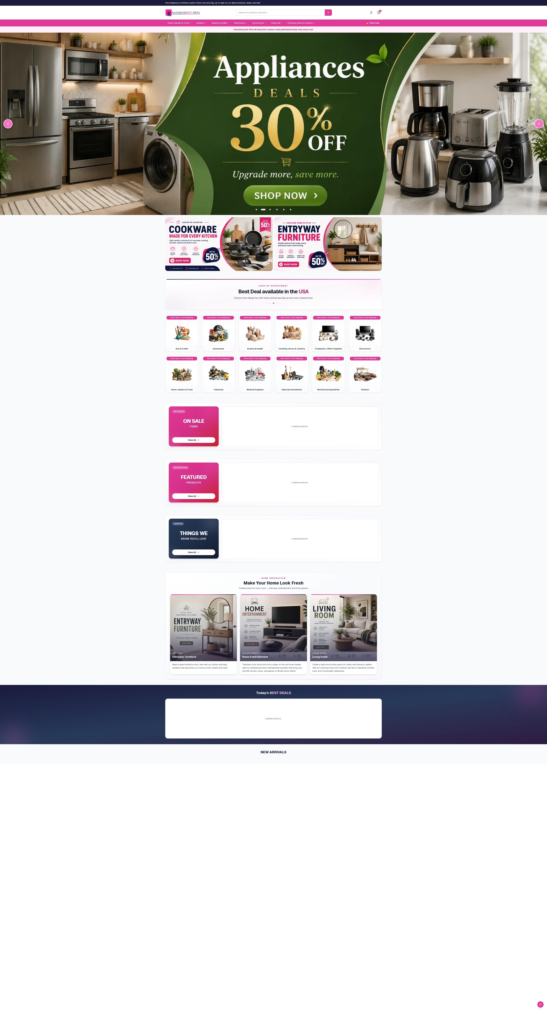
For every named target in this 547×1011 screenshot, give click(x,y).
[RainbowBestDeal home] (182, 12)
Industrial (275, 23)
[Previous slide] (8, 123)
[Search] (328, 12)
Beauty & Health (219, 23)
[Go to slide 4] (277, 209)
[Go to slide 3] (270, 209)
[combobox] (280, 12)
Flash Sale (372, 23)
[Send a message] (540, 1004)
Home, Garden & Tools (178, 23)
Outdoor (200, 23)
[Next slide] (539, 123)
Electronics (239, 23)
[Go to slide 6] (290, 209)
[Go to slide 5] (284, 209)
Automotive (258, 23)
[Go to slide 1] (256, 209)
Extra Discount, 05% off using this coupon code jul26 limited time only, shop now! (273, 29)
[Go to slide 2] (263, 209)
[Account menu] (371, 12)
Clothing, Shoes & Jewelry (300, 23)
